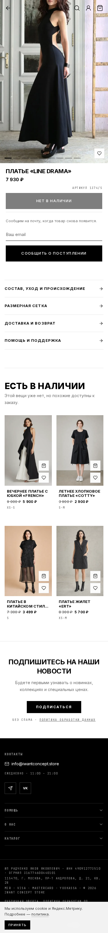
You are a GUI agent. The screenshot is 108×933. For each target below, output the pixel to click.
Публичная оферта (22, 901)
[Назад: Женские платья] (8, 8)
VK (25, 788)
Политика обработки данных (67, 720)
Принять (17, 925)
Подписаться (54, 707)
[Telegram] (10, 788)
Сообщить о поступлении (53, 253)
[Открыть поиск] (77, 8)
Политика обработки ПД (65, 901)
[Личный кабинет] (88, 8)
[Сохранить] (99, 153)
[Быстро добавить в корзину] (44, 465)
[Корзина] (100, 8)
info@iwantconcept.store (35, 763)
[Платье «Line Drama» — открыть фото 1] (54, 81)
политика (40, 914)
